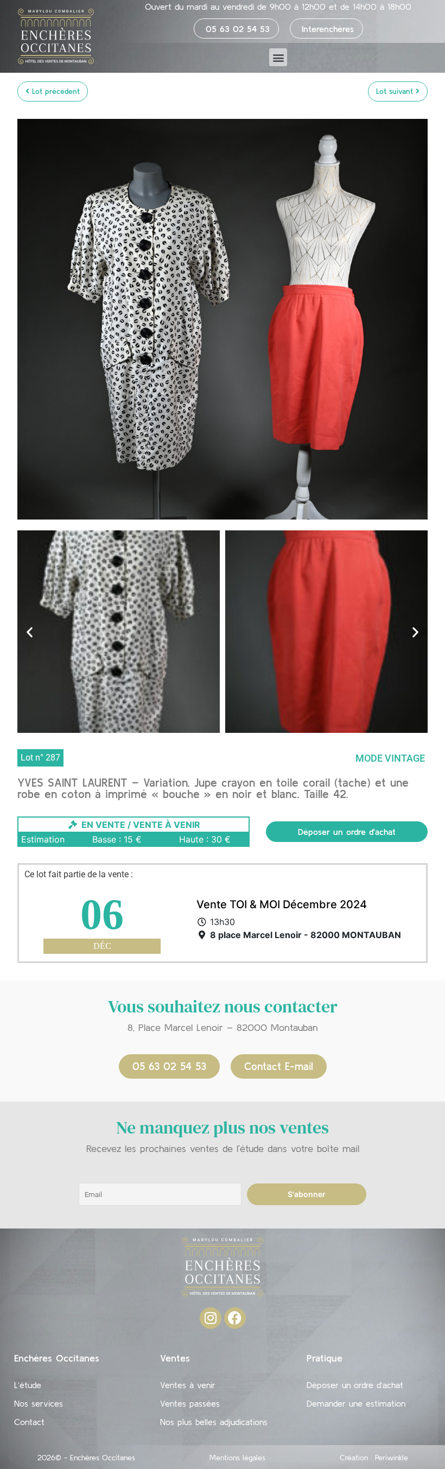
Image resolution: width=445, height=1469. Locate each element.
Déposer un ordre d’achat (355, 1385)
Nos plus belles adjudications (214, 1422)
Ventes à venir (187, 1385)
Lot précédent (54, 91)
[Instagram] (210, 1318)
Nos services (38, 1403)
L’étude (27, 1385)
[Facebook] (235, 1318)
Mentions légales (237, 1457)
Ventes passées (190, 1403)
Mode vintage (390, 758)
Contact (29, 1422)
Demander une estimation (356, 1403)
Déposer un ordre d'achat (347, 832)
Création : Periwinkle (374, 1457)
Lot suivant (396, 91)
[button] (278, 57)
